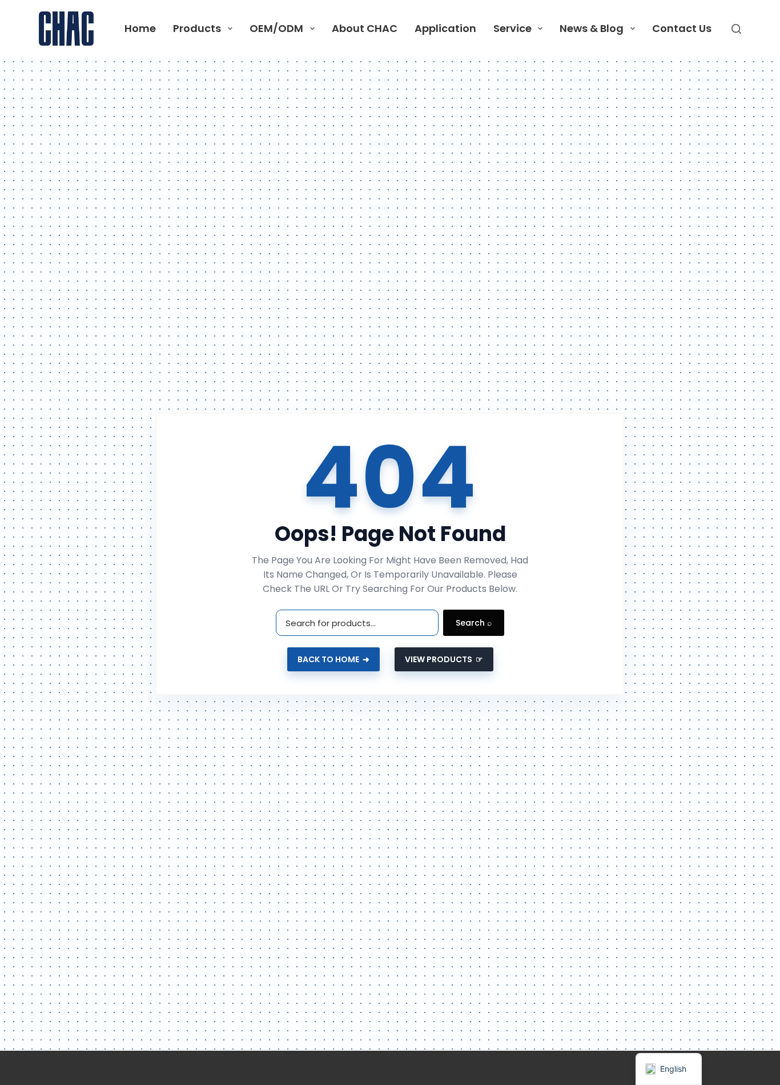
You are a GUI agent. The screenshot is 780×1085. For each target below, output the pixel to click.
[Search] (736, 29)
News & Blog (592, 28)
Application (445, 28)
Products (197, 28)
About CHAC (364, 28)
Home (140, 28)
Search (474, 622)
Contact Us (681, 28)
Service (512, 28)
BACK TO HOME (333, 659)
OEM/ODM (276, 28)
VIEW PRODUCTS (444, 659)
